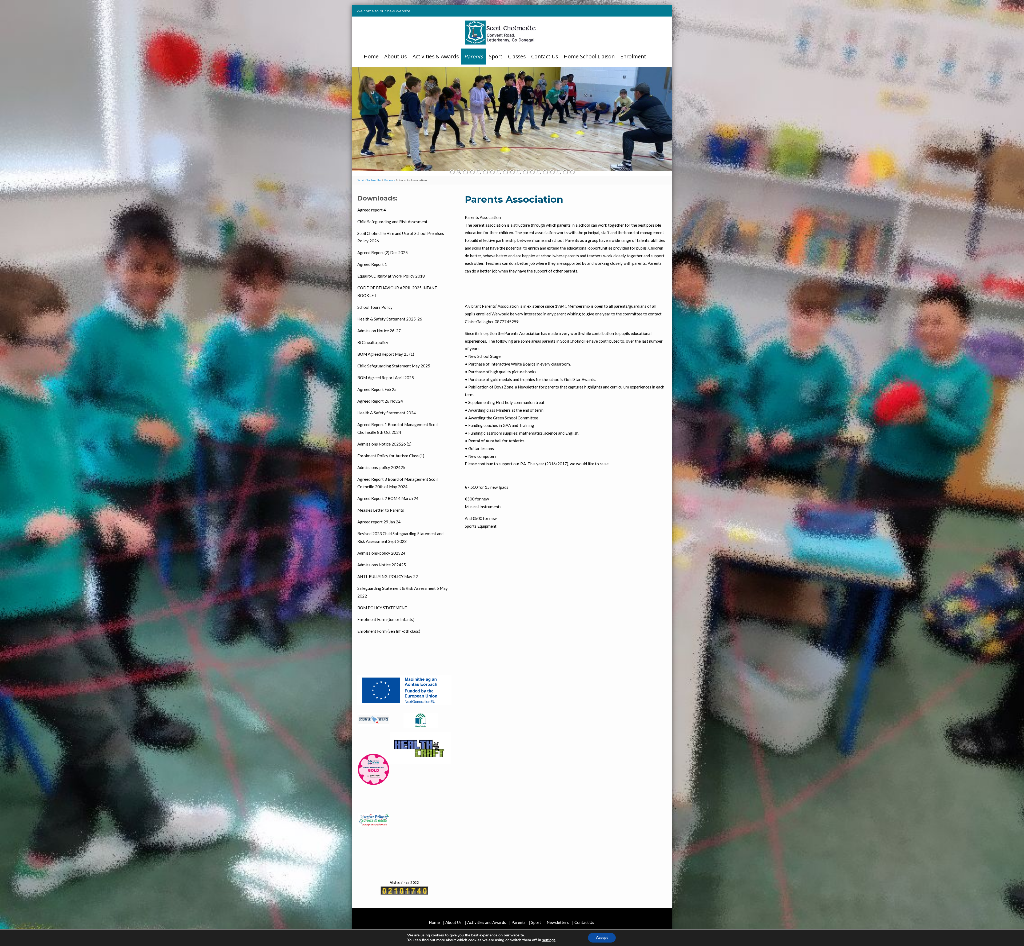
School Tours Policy (375, 307)
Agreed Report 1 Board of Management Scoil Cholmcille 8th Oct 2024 (397, 428)
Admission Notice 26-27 (379, 330)
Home (371, 56)
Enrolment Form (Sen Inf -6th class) (388, 631)
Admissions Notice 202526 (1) (384, 444)
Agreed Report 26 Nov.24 (380, 401)
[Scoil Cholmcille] (500, 33)
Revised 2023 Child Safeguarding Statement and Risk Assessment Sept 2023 (400, 537)
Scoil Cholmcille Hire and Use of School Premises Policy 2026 (400, 237)
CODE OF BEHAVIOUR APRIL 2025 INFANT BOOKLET (397, 291)
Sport (495, 56)
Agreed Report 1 (372, 264)
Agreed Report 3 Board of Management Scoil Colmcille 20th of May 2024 (397, 483)
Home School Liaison (589, 56)
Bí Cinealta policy (372, 342)
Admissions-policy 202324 (381, 553)
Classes (517, 56)
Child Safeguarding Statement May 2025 (393, 365)
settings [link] (548, 940)
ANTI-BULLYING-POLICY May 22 (387, 576)
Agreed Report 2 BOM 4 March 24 (387, 498)
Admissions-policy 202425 (381, 467)
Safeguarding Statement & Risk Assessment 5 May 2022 (402, 592)
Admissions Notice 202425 (381, 564)
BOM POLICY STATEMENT (382, 607)
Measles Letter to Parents (380, 510)
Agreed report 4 (371, 209)
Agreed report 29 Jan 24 (379, 521)
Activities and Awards (486, 922)
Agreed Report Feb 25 (377, 389)
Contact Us (544, 56)
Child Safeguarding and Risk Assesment (392, 221)
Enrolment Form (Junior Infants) (385, 619)
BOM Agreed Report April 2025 (385, 377)
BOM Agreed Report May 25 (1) (385, 354)
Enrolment (633, 56)
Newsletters (558, 922)
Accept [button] (602, 937)
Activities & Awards (436, 56)
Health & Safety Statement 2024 (386, 412)
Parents (473, 56)
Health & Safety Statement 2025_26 (389, 318)
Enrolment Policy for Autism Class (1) (390, 455)
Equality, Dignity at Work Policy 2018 (391, 276)
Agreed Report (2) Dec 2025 (382, 252)
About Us (395, 56)
